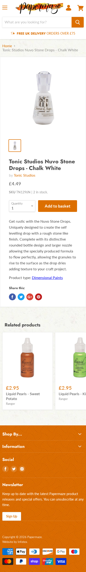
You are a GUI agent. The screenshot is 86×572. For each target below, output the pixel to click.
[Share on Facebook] (12, 296)
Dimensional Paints (47, 277)
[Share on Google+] (29, 296)
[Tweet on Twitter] (21, 296)
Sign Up (11, 516)
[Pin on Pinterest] (38, 296)
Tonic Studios (24, 175)
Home (7, 46)
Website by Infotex (14, 542)
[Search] (78, 22)
